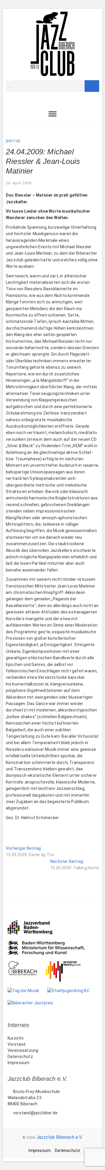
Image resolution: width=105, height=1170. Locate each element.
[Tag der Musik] (28, 990)
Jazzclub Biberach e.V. (59, 1137)
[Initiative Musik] (67, 964)
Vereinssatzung (23, 1050)
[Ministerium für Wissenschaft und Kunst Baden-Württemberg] (50, 943)
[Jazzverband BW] (34, 923)
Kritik (13, 141)
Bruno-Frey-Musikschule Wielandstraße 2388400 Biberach (34, 1097)
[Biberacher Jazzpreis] (35, 1003)
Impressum (19, 1062)
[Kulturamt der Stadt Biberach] (27, 964)
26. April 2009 (19, 183)
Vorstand (17, 1044)
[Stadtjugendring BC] (72, 990)
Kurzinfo (16, 1038)
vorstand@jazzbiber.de (34, 1112)
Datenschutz (20, 1056)
